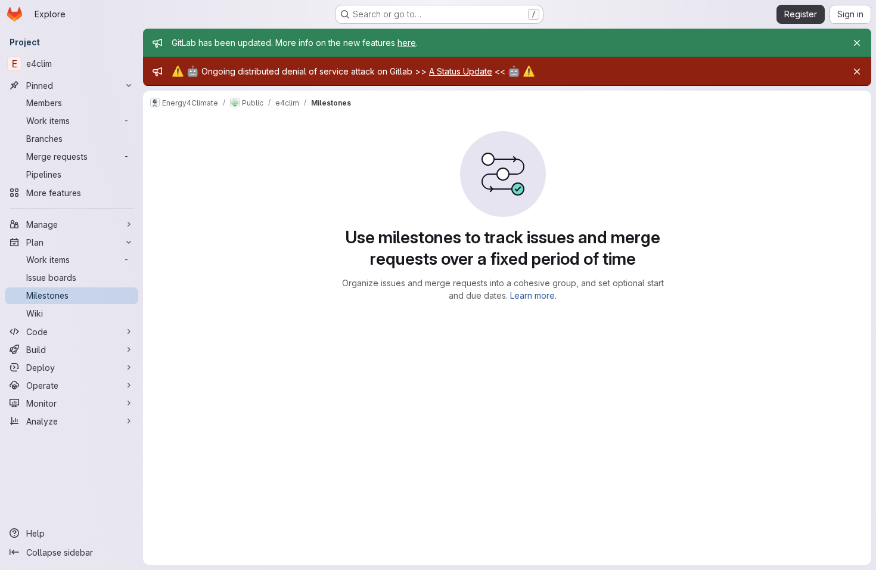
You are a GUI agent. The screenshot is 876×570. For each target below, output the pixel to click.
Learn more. (533, 295)
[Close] (857, 43)
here (406, 43)
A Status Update (460, 71)
